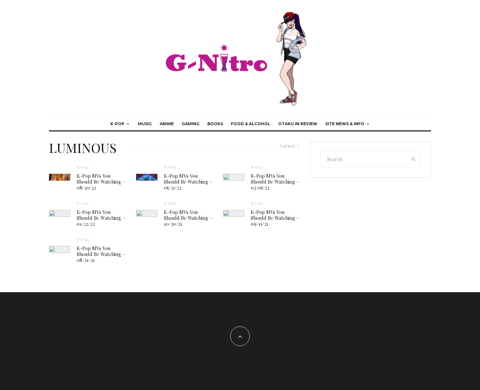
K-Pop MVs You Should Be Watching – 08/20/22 (101, 181)
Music (145, 123)
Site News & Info (344, 123)
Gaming (191, 123)
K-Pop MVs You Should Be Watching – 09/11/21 (275, 218)
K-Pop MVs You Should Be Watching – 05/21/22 (188, 181)
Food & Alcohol (250, 123)
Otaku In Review (297, 123)
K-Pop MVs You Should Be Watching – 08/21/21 (101, 254)
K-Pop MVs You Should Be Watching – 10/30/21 (188, 218)
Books (215, 123)
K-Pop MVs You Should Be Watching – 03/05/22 (275, 181)
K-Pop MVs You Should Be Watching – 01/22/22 (101, 218)
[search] (414, 159)
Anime (167, 123)
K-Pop (117, 123)
